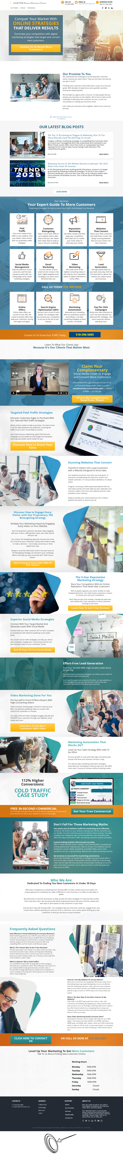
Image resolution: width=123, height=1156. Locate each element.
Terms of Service (78, 1127)
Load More (61, 191)
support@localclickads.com (87, 3)
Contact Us (71, 1127)
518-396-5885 (97, 1038)
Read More (103, 154)
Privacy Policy (87, 1127)
